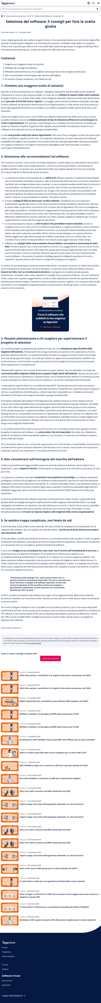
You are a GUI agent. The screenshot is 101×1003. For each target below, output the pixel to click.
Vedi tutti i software (50, 658)
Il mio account (7, 980)
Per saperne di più (34, 643)
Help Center (6, 985)
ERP (30, 16)
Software (5, 969)
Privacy (4, 947)
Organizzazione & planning (16, 16)
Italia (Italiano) (16, 995)
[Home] (2, 16)
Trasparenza (6, 952)
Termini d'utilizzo (8, 956)
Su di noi (5, 965)
